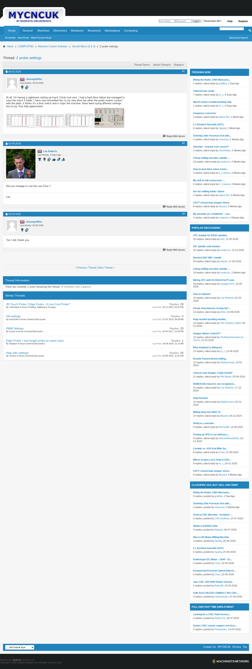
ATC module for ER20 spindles (210, 235)
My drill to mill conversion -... (209, 180)
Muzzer (223, 206)
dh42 (223, 312)
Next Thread (105, 267)
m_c (221, 94)
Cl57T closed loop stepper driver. (211, 202)
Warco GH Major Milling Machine (211, 537)
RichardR (224, 427)
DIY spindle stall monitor (206, 246)
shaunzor (224, 139)
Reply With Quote (176, 136)
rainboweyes (221, 596)
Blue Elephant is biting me (207, 347)
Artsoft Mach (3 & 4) (83, 46)
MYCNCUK (224, 646)
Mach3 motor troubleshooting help (212, 102)
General (28, 30)
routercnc (225, 161)
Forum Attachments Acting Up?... (211, 308)
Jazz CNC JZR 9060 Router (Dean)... (213, 582)
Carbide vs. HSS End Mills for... (210, 448)
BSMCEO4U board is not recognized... (214, 384)
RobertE (219, 585)
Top (245, 646)
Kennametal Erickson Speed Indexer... (214, 570)
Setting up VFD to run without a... (211, 434)
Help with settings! (17, 352)
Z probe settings (29, 58)
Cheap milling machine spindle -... (211, 158)
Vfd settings (13, 316)
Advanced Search (238, 37)
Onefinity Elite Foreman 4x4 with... (212, 135)
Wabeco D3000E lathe (205, 526)
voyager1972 (227, 283)
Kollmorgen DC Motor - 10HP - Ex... (212, 559)
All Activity (10, 37)
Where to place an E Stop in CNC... (212, 459)
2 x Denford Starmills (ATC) (208, 124)
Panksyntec (221, 629)
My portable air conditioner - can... (212, 214)
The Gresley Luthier (230, 323)
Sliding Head (227, 362)
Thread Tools (141, 64)
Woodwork (94, 30)
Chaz (222, 452)
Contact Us (209, 646)
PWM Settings (15, 328)
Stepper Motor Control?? (207, 333)
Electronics (60, 30)
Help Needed (200, 398)
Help (230, 21)
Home (12, 30)
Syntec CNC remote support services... (215, 625)
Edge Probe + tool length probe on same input (35, 340)
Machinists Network (230, 661)
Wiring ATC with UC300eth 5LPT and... (214, 280)
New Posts (23, 37)
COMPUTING (26, 46)
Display (178, 64)
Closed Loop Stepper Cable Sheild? (213, 373)
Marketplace (112, 30)
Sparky (222, 128)
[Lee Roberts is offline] (20, 163)
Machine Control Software (53, 46)
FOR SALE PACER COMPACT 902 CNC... (216, 593)
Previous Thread (86, 267)
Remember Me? (212, 21)
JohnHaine (225, 150)
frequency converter (204, 113)
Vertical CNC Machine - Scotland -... (213, 514)
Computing (131, 30)
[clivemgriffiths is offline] (12, 83)
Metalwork (77, 30)
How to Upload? (202, 294)
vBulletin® (16, 660)
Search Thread (161, 64)
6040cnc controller (203, 423)
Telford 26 (220, 618)
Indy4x (223, 261)
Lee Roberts (226, 297)
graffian (223, 83)
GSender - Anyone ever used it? (211, 146)
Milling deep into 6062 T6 (206, 412)
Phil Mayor (225, 376)
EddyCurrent (227, 401)
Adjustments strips (204, 91)
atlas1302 (224, 117)
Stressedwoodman (229, 438)
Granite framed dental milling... (210, 358)
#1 (183, 71)
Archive (236, 646)
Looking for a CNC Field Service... (212, 614)
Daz (222, 239)
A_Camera (224, 173)
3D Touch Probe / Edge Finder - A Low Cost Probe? (38, 304)
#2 (183, 143)
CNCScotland (222, 518)
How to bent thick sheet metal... (210, 169)
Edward (219, 529)
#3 (183, 213)
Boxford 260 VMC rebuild (207, 257)
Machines (43, 30)
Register (243, 21)
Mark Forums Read (41, 37)
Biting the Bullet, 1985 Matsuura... (212, 79)
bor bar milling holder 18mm (208, 191)
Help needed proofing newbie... (210, 319)
